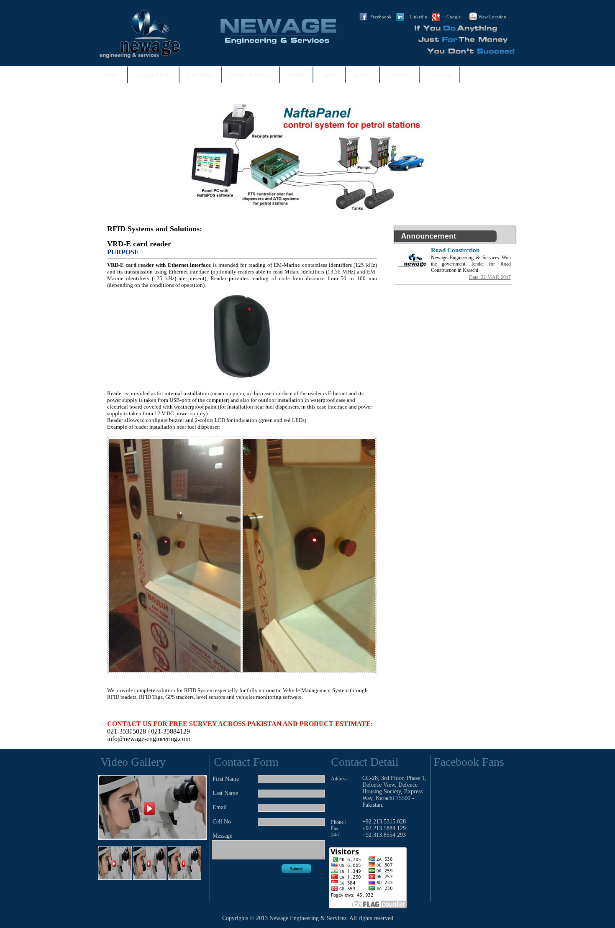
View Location (492, 16)
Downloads (439, 75)
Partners (362, 75)
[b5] (490, 111)
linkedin (418, 16)
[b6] (446, 111)
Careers (329, 75)
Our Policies (200, 75)
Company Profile (153, 75)
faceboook (381, 16)
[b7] (457, 111)
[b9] (479, 111)
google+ (454, 16)
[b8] (468, 111)
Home (113, 75)
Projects (296, 75)
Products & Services (250, 75)
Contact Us (399, 75)
